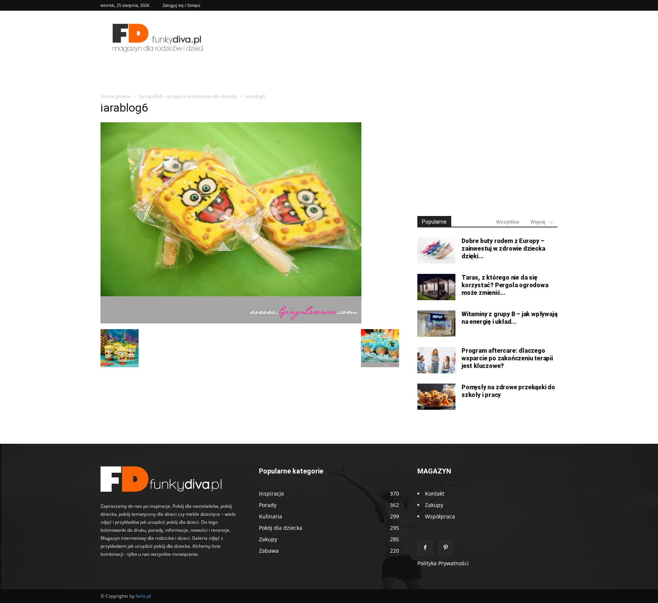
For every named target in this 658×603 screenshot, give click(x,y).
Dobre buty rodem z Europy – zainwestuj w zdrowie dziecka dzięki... (503, 248)
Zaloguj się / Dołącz (181, 5)
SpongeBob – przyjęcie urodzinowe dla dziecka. (188, 96)
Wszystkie (507, 222)
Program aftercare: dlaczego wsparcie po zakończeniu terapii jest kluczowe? (507, 358)
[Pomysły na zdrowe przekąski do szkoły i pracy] (436, 397)
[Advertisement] (487, 151)
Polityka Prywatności (443, 563)
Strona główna (116, 96)
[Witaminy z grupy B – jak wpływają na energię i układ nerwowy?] (436, 323)
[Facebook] (425, 547)
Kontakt (434, 493)
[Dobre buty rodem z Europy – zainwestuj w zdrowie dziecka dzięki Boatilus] (436, 250)
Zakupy (434, 505)
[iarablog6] (231, 321)
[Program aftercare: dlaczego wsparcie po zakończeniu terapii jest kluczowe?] (436, 360)
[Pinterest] (445, 547)
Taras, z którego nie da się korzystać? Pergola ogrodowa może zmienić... (505, 285)
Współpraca (440, 516)
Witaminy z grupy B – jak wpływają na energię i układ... (509, 317)
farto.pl (143, 596)
